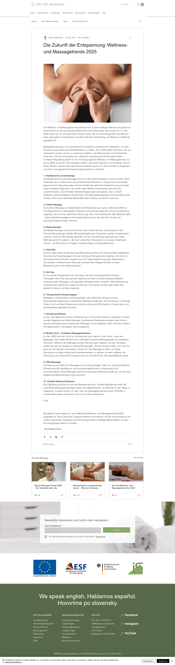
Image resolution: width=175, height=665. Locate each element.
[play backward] (35, 568)
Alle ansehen (138, 457)
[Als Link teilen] (62, 437)
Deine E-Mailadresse (53, 526)
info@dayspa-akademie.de (103, 623)
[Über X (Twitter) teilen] (50, 437)
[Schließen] (172, 661)
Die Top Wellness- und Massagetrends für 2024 (123, 486)
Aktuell (34, 21)
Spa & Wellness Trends (50, 21)
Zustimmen (163, 661)
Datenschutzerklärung (13, 662)
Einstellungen (148, 661)
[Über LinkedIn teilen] (56, 437)
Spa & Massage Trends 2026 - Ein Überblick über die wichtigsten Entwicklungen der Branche (48, 486)
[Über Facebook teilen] (44, 437)
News (65, 21)
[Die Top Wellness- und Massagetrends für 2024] (126, 471)
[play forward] (140, 568)
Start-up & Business (79, 21)
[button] (141, 4)
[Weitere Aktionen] (130, 37)
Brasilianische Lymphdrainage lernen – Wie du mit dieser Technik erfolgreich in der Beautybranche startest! (87, 486)
